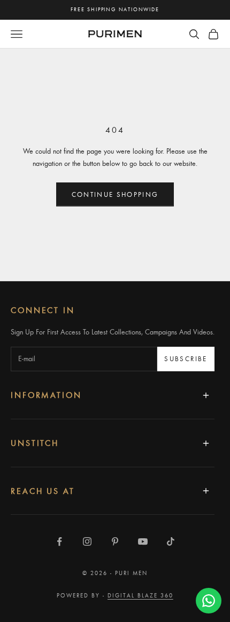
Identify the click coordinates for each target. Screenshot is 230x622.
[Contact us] (208, 600)
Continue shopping (115, 194)
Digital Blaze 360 (140, 595)
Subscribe (185, 358)
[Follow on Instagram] (87, 541)
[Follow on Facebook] (59, 541)
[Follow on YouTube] (142, 541)
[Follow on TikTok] (170, 541)
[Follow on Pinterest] (115, 541)
